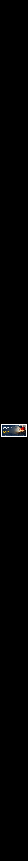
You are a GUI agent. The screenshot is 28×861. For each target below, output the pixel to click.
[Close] (25, 2)
